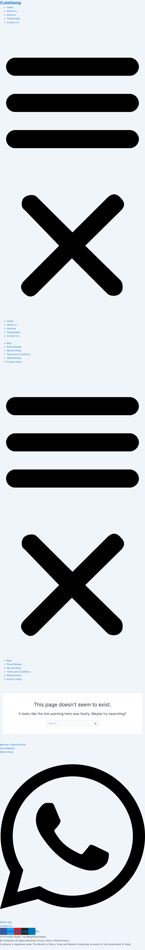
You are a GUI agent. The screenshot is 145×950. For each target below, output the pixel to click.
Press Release (14, 346)
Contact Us (13, 22)
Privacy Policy (14, 361)
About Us (12, 11)
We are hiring (14, 350)
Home (10, 7)
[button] (72, 173)
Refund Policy (14, 358)
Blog (9, 343)
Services (11, 14)
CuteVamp (10, 2)
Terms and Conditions (18, 354)
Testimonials (13, 18)
